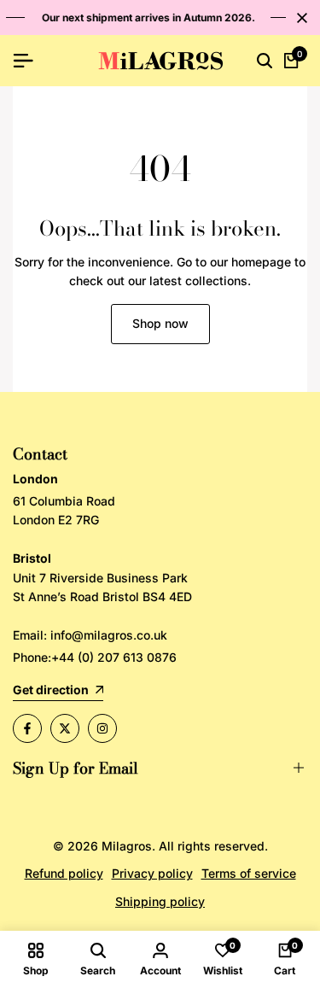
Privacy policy (152, 873)
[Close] (298, 17)
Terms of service (248, 873)
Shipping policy (160, 901)
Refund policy (64, 873)
